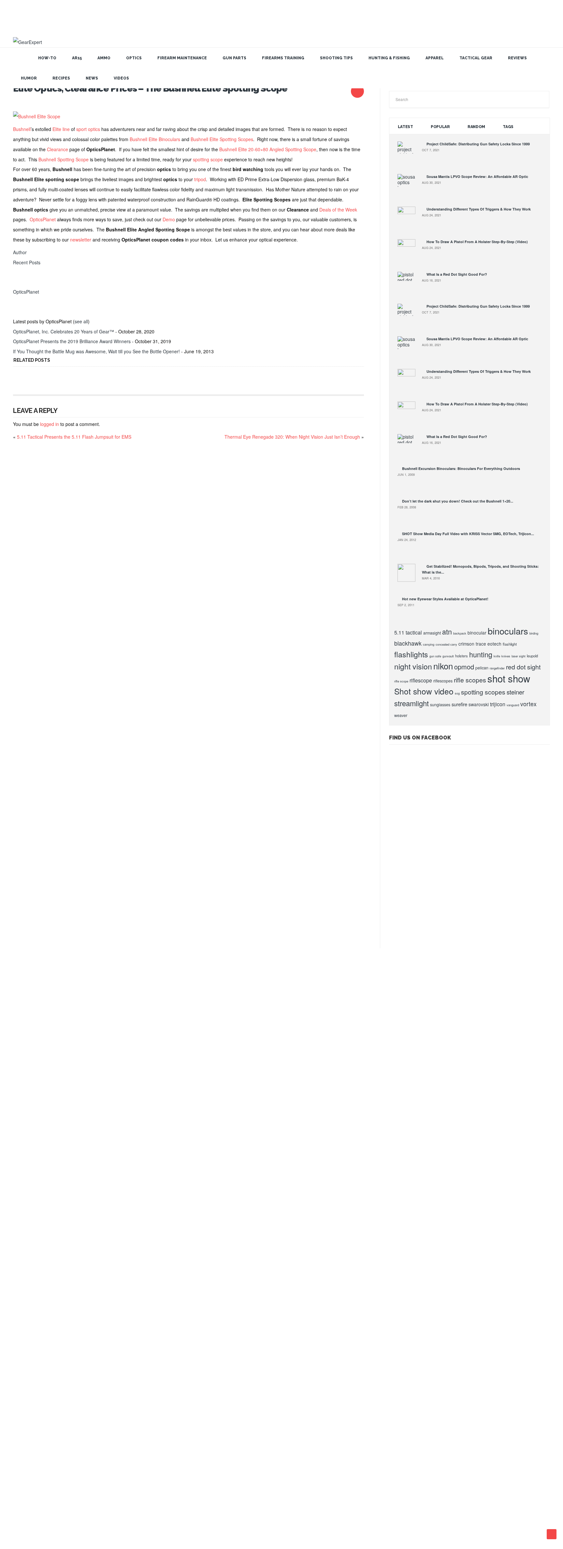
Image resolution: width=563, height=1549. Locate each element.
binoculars (508, 630)
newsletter (80, 239)
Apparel (435, 58)
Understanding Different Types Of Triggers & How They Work (478, 209)
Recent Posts (26, 262)
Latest (405, 126)
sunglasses (440, 705)
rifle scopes (470, 679)
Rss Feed (257, 1506)
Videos (121, 78)
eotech (494, 643)
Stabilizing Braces (28, 1426)
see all (81, 321)
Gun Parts (234, 58)
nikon (443, 666)
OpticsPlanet (43, 219)
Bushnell (22, 129)
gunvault (448, 656)
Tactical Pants (25, 1449)
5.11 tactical (408, 632)
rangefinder (497, 668)
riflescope (421, 680)
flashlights (411, 654)
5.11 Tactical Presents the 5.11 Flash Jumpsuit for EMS (74, 436)
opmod (464, 666)
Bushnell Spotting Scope (63, 159)
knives (505, 656)
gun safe (435, 656)
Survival (20, 1437)
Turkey (20, 1471)
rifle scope (401, 681)
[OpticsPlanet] (21, 281)
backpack (459, 633)
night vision (413, 666)
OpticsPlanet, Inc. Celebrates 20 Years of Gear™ (63, 331)
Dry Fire (20, 1326)
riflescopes (443, 681)
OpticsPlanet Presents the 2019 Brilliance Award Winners (72, 341)
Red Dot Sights (26, 1371)
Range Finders (26, 1359)
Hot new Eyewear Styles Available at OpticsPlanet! (445, 598)
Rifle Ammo (23, 1382)
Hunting (20, 1148)
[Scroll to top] (551, 1534)
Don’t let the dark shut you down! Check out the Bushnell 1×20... (457, 501)
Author (20, 252)
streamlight (411, 703)
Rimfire (19, 1404)
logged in (49, 424)
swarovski (479, 704)
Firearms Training (283, 58)
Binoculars (22, 1281)
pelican (481, 668)
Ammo (103, 58)
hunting (480, 654)
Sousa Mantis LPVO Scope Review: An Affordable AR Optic (477, 176)
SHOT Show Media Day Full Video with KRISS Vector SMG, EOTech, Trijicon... (468, 533)
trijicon (497, 704)
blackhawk (408, 643)
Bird (17, 1292)
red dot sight (523, 666)
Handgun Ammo (26, 1337)
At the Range (24, 1259)
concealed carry (446, 644)
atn (447, 631)
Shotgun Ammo (26, 1415)
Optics (134, 58)
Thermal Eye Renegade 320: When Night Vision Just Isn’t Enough (292, 436)
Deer (18, 1315)
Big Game (22, 1270)
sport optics (88, 129)
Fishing (20, 1159)
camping (428, 644)
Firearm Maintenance (182, 58)
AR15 (77, 58)
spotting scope (208, 159)
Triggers (21, 1460)
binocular (477, 632)
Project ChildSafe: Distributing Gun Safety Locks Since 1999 (478, 143)
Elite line (61, 129)
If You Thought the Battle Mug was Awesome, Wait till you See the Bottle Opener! (96, 351)
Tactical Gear (475, 58)
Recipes (61, 78)
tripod (200, 179)
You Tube (277, 1506)
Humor (29, 78)
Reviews (517, 58)
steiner (515, 692)
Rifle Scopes (24, 1393)
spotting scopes (483, 691)
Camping (21, 1304)
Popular (440, 126)
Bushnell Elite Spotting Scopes (222, 139)
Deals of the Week (338, 209)
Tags (508, 126)
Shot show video (424, 691)
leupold (532, 655)
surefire (459, 704)
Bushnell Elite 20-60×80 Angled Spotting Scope (267, 149)
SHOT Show (24, 1226)
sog (457, 693)
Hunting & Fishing (389, 58)
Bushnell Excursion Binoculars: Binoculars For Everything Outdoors (461, 468)
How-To (47, 58)
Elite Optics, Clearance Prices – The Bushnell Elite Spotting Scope (150, 88)
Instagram (306, 1506)
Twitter (287, 1506)
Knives (19, 1348)
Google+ (267, 1506)
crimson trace (472, 643)
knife (497, 656)
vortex (528, 704)
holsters (461, 655)
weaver (400, 715)
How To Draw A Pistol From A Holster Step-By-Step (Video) (477, 241)
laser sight (519, 656)
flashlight (510, 644)
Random (476, 126)
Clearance (57, 149)
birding (533, 633)
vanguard (513, 705)
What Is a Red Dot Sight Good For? (456, 274)
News (92, 78)
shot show (508, 678)
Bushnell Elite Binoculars (155, 139)
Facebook (296, 1506)
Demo (169, 219)
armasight (432, 633)
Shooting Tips (336, 58)
